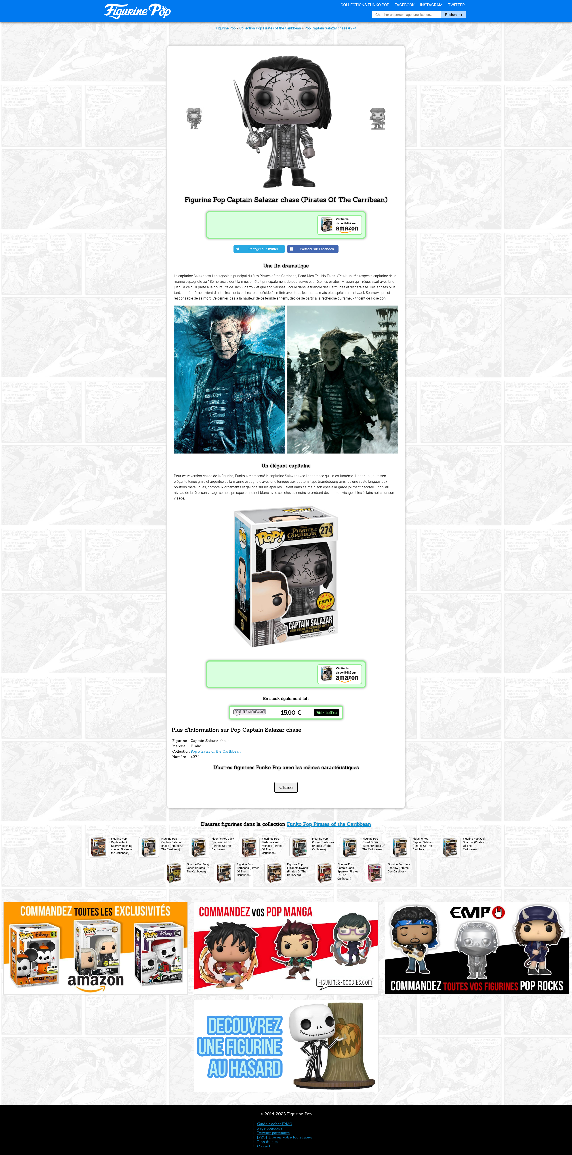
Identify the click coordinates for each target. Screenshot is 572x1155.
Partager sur (263, 249)
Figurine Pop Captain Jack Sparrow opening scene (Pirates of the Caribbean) (122, 846)
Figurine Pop (226, 28)
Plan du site (267, 1141)
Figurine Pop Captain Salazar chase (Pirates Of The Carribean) (172, 844)
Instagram (431, 4)
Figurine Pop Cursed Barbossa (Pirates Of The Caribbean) (323, 844)
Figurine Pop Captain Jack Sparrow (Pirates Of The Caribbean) (347, 871)
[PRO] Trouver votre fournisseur (285, 1137)
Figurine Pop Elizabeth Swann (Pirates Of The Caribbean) (297, 870)
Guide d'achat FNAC (274, 1124)
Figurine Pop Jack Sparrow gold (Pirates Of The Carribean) (223, 844)
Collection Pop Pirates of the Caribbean (270, 28)
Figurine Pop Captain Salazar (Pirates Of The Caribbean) (422, 844)
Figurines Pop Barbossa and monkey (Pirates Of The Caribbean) (272, 846)
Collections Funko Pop (365, 4)
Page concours (270, 1128)
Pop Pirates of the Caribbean (216, 751)
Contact (263, 1146)
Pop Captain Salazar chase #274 (330, 28)
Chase (286, 787)
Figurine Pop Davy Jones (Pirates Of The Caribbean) (198, 868)
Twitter (456, 4)
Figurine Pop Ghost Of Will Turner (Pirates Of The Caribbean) (373, 844)
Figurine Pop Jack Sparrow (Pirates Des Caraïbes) (399, 868)
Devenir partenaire (273, 1132)
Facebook (404, 4)
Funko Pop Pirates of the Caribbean (329, 824)
